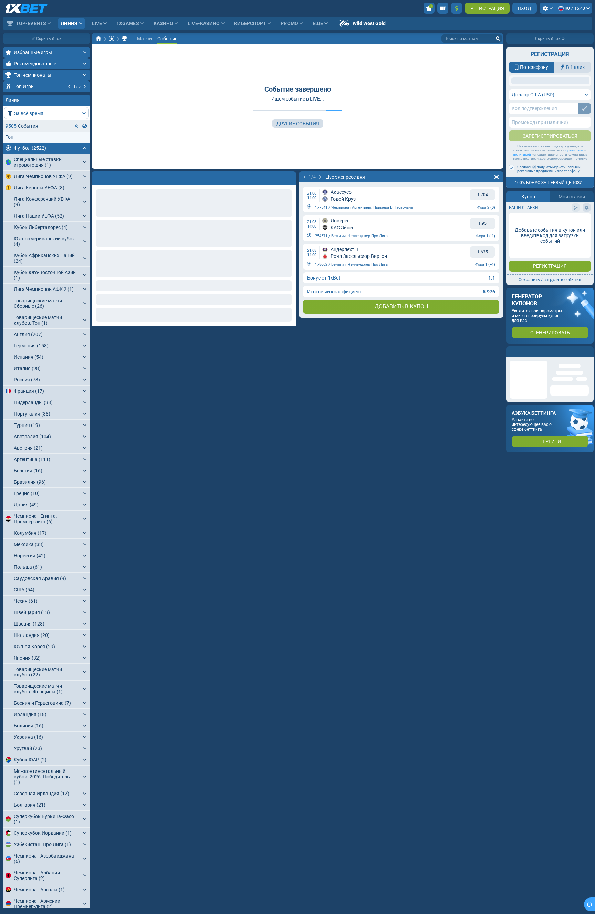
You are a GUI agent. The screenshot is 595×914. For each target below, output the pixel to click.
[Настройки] (548, 8)
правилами (574, 205)
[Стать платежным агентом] (442, 8)
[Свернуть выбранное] (76, 168)
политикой (522, 209)
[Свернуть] (84, 189)
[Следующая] (84, 86)
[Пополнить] (456, 8)
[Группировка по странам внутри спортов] (85, 168)
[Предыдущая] (69, 86)
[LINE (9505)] (98, 38)
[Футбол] (111, 38)
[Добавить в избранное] (84, 97)
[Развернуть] (84, 52)
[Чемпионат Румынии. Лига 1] (124, 38)
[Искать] (498, 38)
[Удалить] (289, 177)
